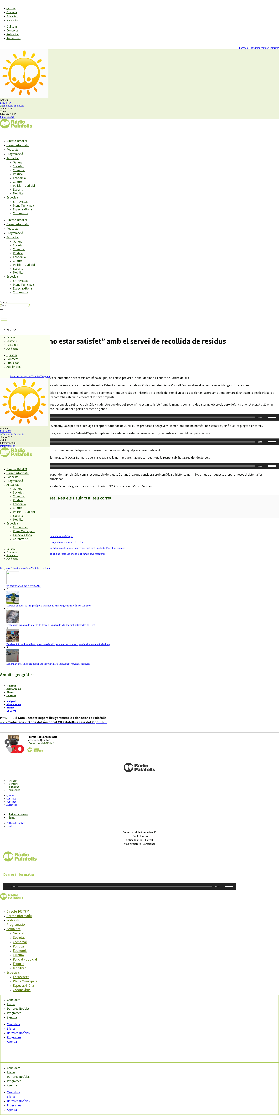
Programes (14, 1037)
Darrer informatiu (17, 145)
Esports (18, 189)
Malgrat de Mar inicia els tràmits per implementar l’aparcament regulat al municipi (48, 663)
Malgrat (11, 685)
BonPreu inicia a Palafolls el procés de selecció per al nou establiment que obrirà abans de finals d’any (58, 644)
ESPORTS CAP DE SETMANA (23, 586)
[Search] (1, 309)
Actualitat (12, 158)
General (18, 162)
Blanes (10, 692)
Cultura (17, 182)
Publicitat (12, 16)
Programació (14, 154)
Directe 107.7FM (16, 141)
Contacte (11, 12)
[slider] (272, 417)
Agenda (12, 1017)
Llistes (11, 1028)
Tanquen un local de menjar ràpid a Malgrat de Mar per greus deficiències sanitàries (48, 605)
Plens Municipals (24, 205)
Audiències (12, 20)
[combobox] (15, 305)
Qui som (11, 8)
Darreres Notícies (18, 1033)
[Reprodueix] (7, 886)
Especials (12, 197)
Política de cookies (18, 814)
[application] (139, 417)
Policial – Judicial (24, 186)
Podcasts (12, 149)
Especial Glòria (22, 209)
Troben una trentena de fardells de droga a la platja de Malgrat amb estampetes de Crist (50, 625)
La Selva (11, 695)
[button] (4, 318)
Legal (12, 817)
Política (18, 174)
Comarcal (19, 170)
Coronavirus (20, 213)
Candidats (13, 1024)
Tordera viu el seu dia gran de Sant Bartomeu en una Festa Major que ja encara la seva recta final (55, 553)
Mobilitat (18, 193)
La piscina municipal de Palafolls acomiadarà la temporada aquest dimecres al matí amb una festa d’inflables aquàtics (65, 548)
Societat (18, 166)
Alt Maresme (13, 688)
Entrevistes (20, 202)
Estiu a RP (5, 102)
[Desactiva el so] (265, 417)
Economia (19, 178)
